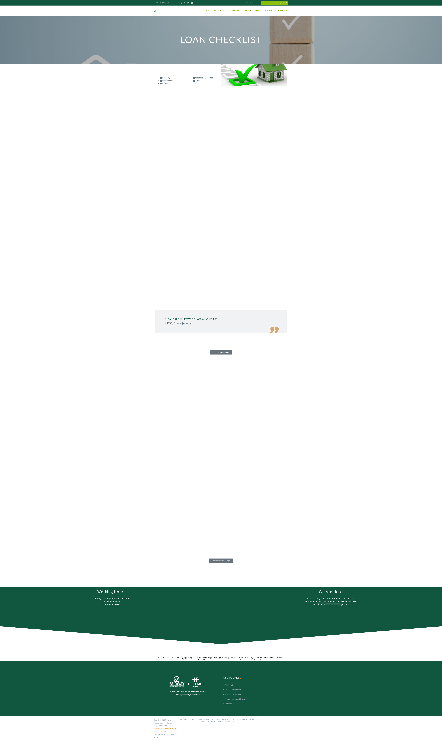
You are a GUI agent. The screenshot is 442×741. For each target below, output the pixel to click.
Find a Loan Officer (233, 689)
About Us (229, 685)
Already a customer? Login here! (275, 3)
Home (207, 11)
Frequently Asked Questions (237, 699)
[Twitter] (185, 3)
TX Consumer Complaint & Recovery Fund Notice (194, 719)
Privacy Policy (241, 719)
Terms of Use (254, 719)
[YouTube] (192, 3)
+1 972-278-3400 (162, 3)
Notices (220, 721)
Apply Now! (283, 11)
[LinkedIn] (181, 3)
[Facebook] (178, 3)
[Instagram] (188, 3)
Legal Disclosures (208, 721)
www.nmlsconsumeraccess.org (165, 728)
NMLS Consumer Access (225, 719)
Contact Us (249, 3)
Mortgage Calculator (234, 694)
